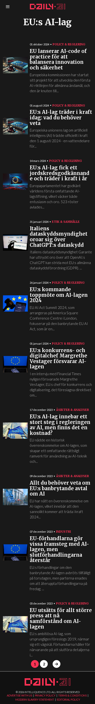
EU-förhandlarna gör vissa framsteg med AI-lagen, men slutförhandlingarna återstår (59, 549)
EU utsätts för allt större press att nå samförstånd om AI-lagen (61, 619)
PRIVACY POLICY (45, 695)
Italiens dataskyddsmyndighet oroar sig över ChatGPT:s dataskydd (58, 237)
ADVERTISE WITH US (19, 695)
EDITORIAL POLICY (68, 699)
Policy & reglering (69, 44)
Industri (63, 531)
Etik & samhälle (66, 222)
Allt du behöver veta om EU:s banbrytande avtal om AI (60, 488)
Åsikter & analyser (72, 410)
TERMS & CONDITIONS (72, 695)
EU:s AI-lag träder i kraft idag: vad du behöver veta (61, 117)
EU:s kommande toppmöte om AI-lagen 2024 (59, 295)
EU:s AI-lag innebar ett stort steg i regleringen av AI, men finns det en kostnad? (60, 425)
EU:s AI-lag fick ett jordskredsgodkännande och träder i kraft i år (59, 173)
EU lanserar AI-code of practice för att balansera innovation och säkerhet (58, 60)
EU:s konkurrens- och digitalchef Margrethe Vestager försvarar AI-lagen (58, 359)
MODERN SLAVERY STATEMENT (34, 699)
